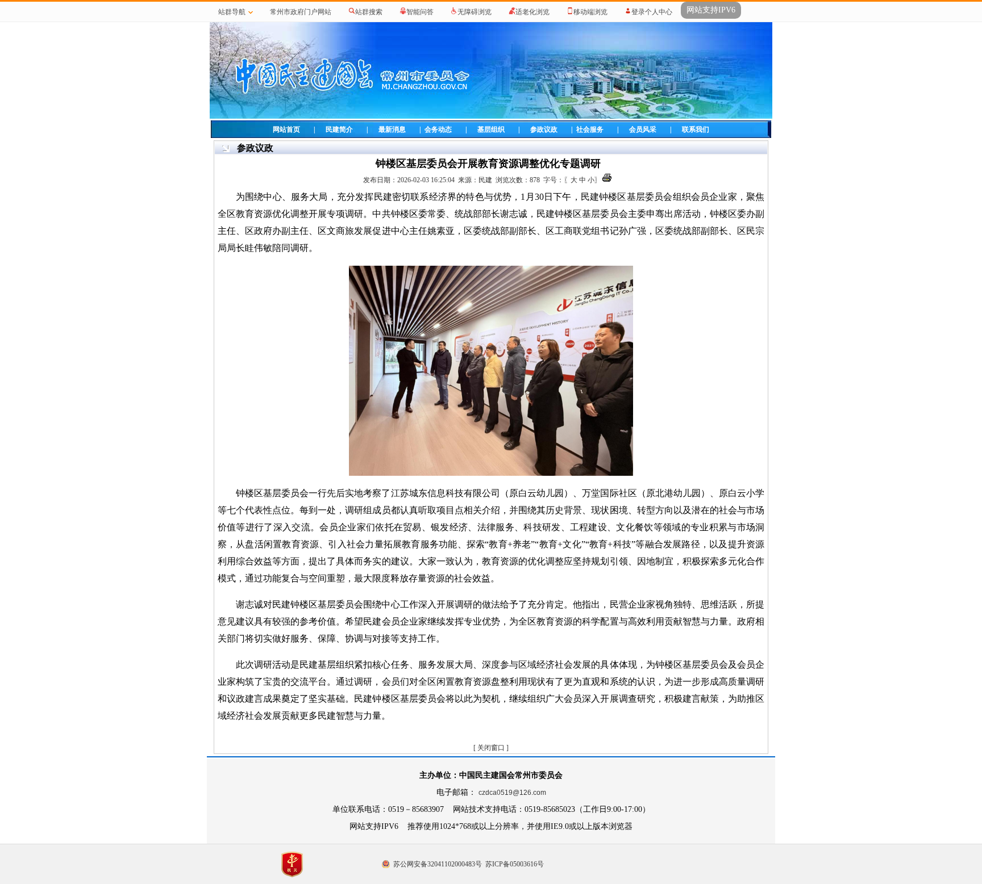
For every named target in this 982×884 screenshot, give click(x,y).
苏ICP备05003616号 (514, 864)
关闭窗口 (491, 748)
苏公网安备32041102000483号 (437, 864)
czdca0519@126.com (512, 793)
